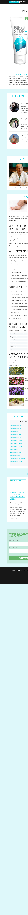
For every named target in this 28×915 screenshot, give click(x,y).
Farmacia (13, 570)
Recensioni (19, 570)
